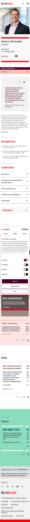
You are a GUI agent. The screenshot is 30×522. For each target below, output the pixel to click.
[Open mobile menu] (28, 3)
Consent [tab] (5, 233)
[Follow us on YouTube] (7, 486)
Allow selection (15, 286)
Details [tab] (15, 233)
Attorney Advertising (7, 508)
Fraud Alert (4, 504)
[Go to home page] (7, 3)
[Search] (23, 4)
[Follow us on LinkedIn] (2, 486)
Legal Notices (14, 504)
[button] (24, 82)
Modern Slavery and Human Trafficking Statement (12, 511)
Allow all (15, 281)
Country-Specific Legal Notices (20, 501)
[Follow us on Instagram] (17, 486)
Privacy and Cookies (7, 516)
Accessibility (4, 501)
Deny (15, 291)
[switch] (26, 265)
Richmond (5, 49)
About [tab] (24, 233)
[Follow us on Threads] (22, 486)
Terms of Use (20, 516)
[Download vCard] (16, 56)
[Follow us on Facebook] (12, 486)
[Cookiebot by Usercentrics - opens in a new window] (21, 229)
